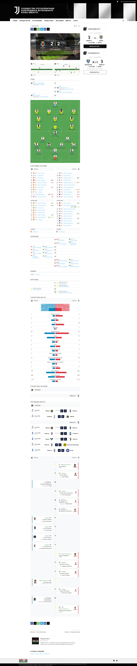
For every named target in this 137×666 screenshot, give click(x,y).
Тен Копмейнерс (68, 192)
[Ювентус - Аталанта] (55, 433)
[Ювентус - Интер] (55, 450)
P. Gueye (40, 189)
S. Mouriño (40, 175)
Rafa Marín (40, 178)
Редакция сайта (35, 25)
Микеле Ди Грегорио (69, 209)
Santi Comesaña (42, 185)
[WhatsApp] (38, 29)
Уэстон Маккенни (68, 187)
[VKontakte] (116, 660)
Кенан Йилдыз (67, 194)
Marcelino (35, 231)
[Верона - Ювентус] (55, 439)
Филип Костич (67, 216)
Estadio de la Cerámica (51, 38)
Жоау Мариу (67, 203)
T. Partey (40, 219)
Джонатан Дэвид (68, 196)
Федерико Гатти (63, 87)
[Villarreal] (43, 45)
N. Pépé (41, 84)
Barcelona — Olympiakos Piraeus (72, 632)
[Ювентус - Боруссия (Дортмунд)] (55, 445)
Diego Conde (41, 210)
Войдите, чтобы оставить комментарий (39, 653)
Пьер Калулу (67, 175)
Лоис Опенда (67, 225)
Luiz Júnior (41, 208)
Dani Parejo (41, 187)
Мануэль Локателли (69, 185)
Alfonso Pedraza (42, 182)
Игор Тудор (61, 231)
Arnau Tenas (41, 173)
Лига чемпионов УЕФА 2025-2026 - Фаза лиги (54, 37)
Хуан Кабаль (67, 189)
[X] (35, 29)
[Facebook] (31, 29)
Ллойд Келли (69, 89)
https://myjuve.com (44, 640)
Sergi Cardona (41, 215)
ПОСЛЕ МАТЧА (94, 72)
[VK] (45, 29)
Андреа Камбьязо (68, 182)
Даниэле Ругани (68, 213)
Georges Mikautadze (38, 83)
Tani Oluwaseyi (42, 205)
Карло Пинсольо (68, 211)
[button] (123, 21)
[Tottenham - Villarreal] (55, 416)
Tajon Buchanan (42, 196)
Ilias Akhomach (43, 96)
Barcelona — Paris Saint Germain (38, 632)
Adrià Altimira (41, 212)
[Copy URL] (48, 29)
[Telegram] (117, 1)
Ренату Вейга (36, 95)
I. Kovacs (37, 274)
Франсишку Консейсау (65, 92)
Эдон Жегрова (68, 220)
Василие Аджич (68, 218)
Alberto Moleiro (42, 203)
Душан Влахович (68, 223)
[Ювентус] (68, 45)
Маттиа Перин (68, 173)
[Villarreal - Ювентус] (55, 411)
